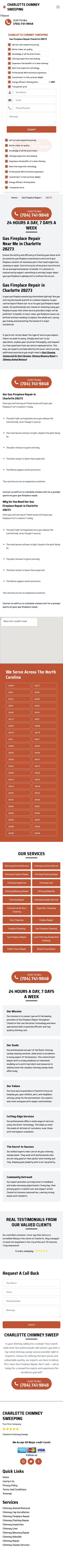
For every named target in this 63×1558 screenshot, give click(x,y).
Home (14, 197)
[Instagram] (23, 1461)
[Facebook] (38, 1461)
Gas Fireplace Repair (31, 197)
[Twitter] (31, 1461)
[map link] (5, 7)
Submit (31, 129)
